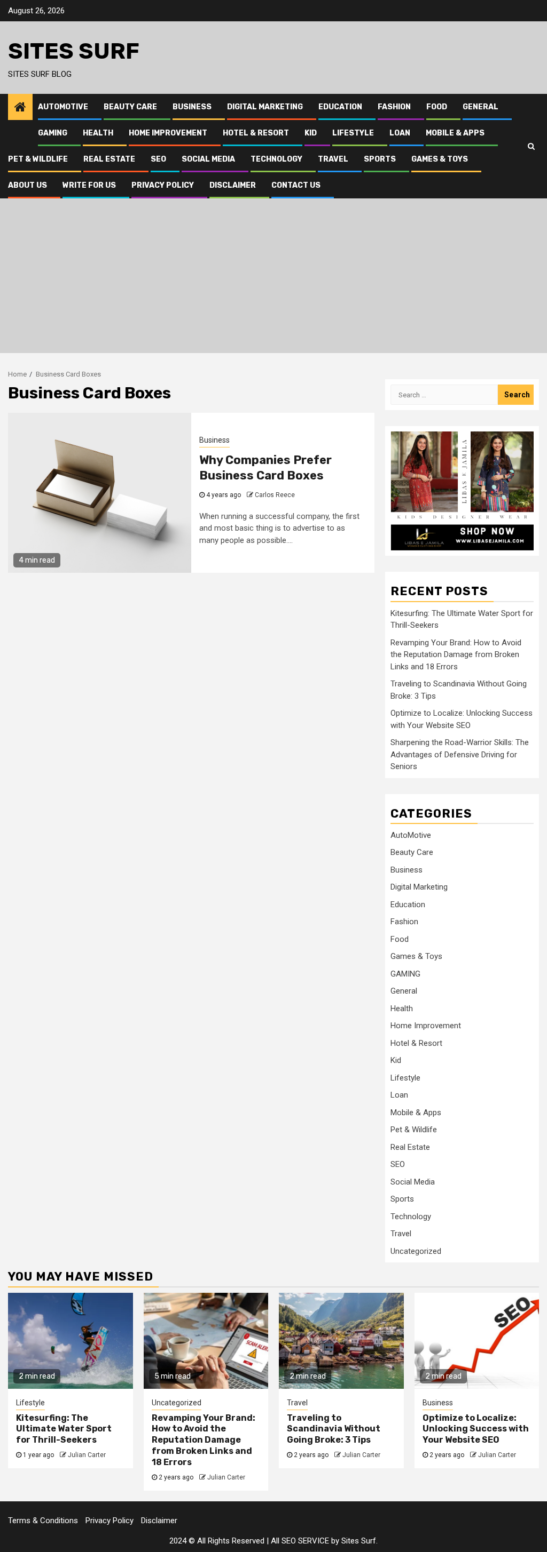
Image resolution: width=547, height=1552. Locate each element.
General (480, 106)
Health (98, 133)
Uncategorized (415, 1251)
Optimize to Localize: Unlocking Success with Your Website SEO (476, 1429)
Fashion (394, 106)
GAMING (52, 133)
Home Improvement (168, 133)
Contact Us (296, 185)
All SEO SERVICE (300, 1541)
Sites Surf (73, 51)
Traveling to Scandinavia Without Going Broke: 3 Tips (333, 1429)
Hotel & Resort (256, 133)
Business (192, 106)
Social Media (208, 159)
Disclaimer (232, 185)
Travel (333, 159)
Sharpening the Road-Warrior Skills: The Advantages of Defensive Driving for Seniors (459, 754)
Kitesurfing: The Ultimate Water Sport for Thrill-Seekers (64, 1429)
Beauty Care (130, 106)
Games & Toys (439, 159)
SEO (158, 159)
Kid (310, 133)
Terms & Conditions (43, 1520)
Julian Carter (87, 1455)
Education (340, 106)
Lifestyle (353, 133)
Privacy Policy (162, 185)
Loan (399, 133)
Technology (276, 159)
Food (436, 106)
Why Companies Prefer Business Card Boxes (265, 468)
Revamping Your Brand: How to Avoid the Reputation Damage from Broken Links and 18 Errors (455, 654)
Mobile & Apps (455, 133)
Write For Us (89, 185)
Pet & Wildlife (38, 159)
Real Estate (109, 159)
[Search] (531, 146)
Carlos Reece (275, 495)
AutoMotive (63, 106)
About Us (27, 185)
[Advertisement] (273, 278)
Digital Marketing (265, 106)
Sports (380, 159)
